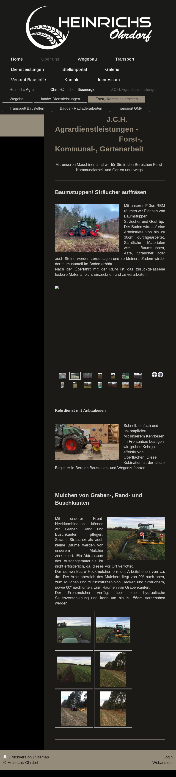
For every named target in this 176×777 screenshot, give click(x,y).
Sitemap (42, 757)
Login (168, 757)
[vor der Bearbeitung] (74, 630)
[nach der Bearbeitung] (74, 669)
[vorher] (113, 376)
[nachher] (100, 376)
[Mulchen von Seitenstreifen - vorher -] (113, 669)
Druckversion (20, 757)
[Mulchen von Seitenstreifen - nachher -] (113, 708)
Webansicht (162, 762)
